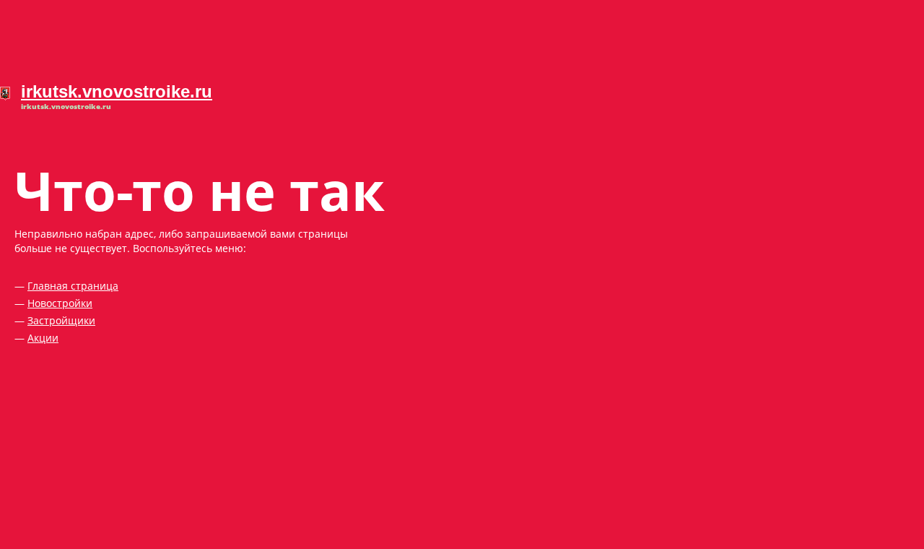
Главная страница (72, 286)
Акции (42, 338)
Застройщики (61, 320)
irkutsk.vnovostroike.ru (116, 91)
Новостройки (59, 303)
